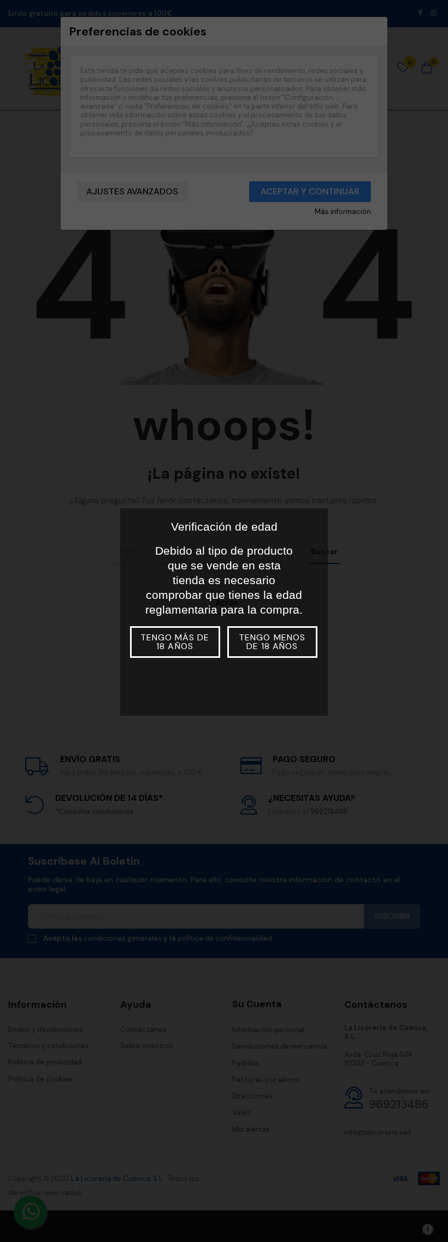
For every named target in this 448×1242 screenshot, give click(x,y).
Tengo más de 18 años (174, 642)
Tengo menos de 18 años (272, 642)
